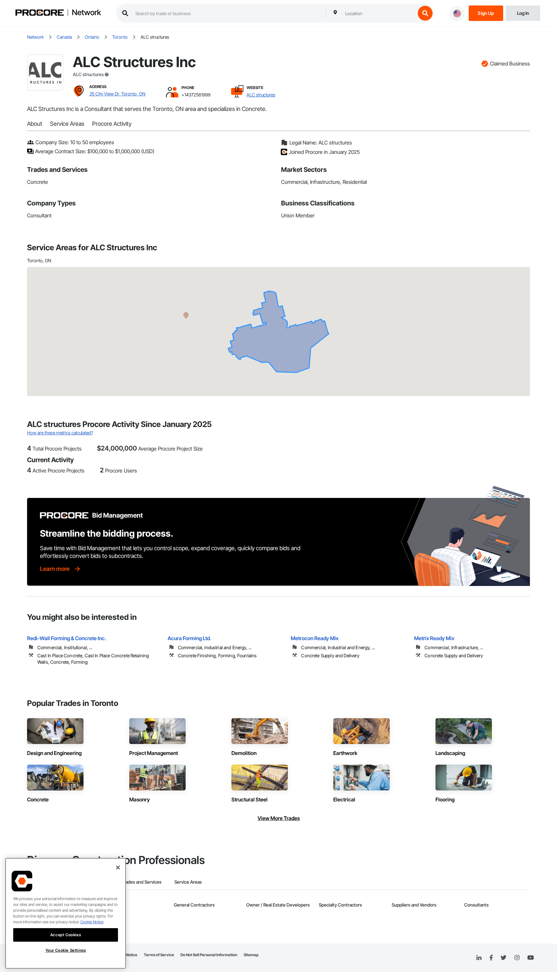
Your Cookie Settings (65, 950)
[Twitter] (503, 958)
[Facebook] (491, 958)
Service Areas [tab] (188, 882)
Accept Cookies (65, 934)
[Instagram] (517, 958)
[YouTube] (530, 957)
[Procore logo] (39, 13)
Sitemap (251, 954)
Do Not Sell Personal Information (209, 954)
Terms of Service (159, 954)
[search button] (425, 13)
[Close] (118, 867)
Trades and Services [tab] (141, 882)
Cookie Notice (91, 921)
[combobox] (378, 13)
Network (86, 12)
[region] (65, 913)
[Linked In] (479, 958)
